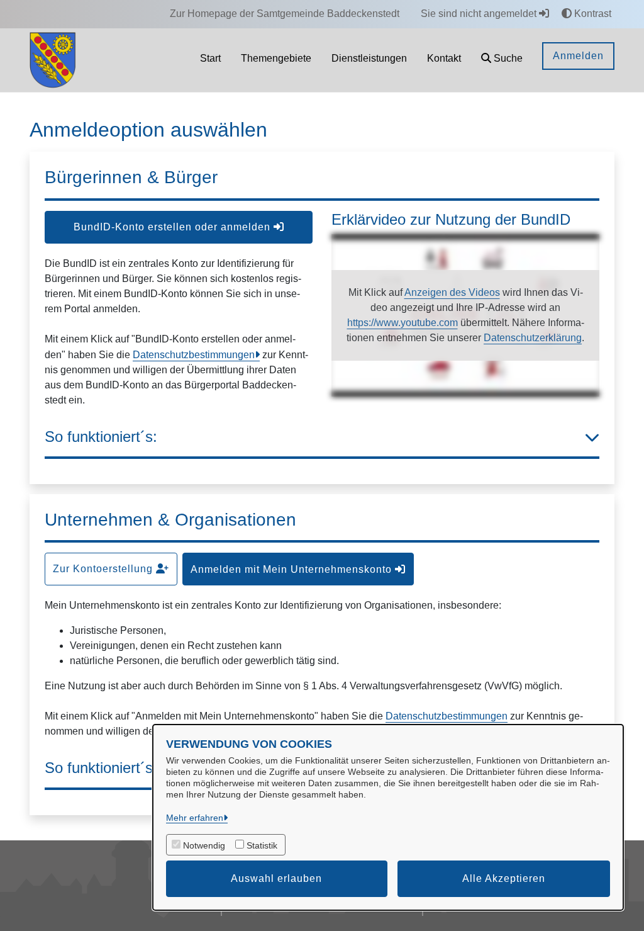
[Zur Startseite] (53, 59)
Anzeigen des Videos (452, 292)
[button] (502, 60)
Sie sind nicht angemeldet (480, 13)
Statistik (262, 845)
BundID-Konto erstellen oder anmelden (174, 227)
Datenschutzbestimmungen (194, 354)
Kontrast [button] (591, 13)
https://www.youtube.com (402, 322)
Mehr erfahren (194, 818)
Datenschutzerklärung (533, 337)
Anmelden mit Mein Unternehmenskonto (293, 569)
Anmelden (578, 55)
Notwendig (204, 845)
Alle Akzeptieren (503, 878)
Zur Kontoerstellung (104, 568)
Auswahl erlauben (276, 878)
